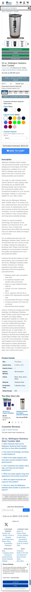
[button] (3, 3)
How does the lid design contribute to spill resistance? (15, 453)
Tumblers (16, 11)
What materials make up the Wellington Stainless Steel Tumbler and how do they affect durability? (14, 446)
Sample (15, 52)
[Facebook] (10, 525)
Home (3, 11)
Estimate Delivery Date (15, 49)
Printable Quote (15, 58)
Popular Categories (9, 8)
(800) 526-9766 (20, 516)
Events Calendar (7, 559)
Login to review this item (10, 430)
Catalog (4, 561)
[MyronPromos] (9, 3)
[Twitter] (6, 525)
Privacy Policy (21, 533)
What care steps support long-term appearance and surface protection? (15, 475)
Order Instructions (8, 539)
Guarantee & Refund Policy (22, 540)
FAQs (18, 545)
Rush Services (21, 557)
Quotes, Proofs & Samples (8, 536)
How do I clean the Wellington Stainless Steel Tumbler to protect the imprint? (15, 487)
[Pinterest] (14, 525)
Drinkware (9, 11)
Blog (3, 551)
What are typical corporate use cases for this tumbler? (14, 481)
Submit (26, 510)
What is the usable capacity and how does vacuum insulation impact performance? (15, 460)
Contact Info (6, 533)
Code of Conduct (22, 543)
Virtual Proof (15, 55)
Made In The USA (22, 553)
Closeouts (20, 551)
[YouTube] (25, 525)
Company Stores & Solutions (8, 554)
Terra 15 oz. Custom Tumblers (8, 412)
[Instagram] (18, 525)
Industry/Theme (7, 557)
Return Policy (6, 541)
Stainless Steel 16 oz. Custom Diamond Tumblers (22, 413)
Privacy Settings (23, 535)
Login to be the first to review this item (14, 70)
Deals (18, 559)
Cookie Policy (21, 537)
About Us (20, 531)
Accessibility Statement (8, 544)
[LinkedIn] (21, 525)
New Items (20, 561)
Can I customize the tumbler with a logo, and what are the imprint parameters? (15, 468)
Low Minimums (22, 555)
